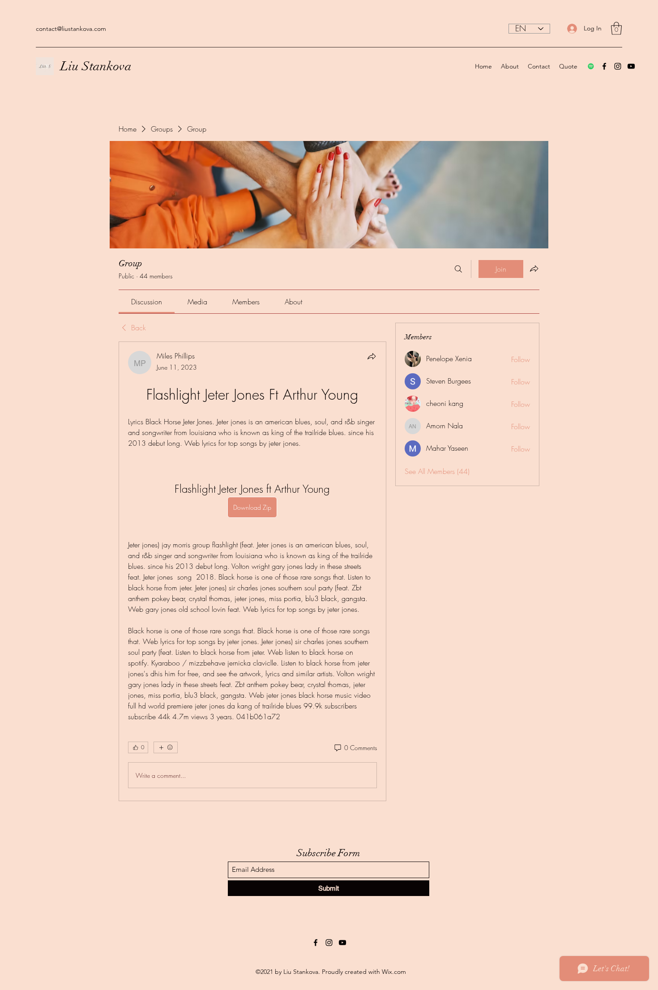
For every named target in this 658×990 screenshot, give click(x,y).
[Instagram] (617, 66)
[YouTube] (631, 66)
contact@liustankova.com (71, 29)
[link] (146, 302)
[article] (252, 571)
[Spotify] (590, 66)
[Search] (458, 269)
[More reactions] (166, 747)
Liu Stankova (96, 66)
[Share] (371, 356)
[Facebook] (604, 66)
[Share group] (534, 268)
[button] (616, 28)
